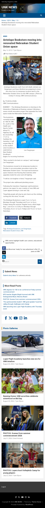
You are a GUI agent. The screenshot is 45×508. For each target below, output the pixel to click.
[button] (3, 261)
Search (40, 261)
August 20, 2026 (8, 364)
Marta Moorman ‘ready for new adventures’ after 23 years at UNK (22, 250)
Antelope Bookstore (13, 229)
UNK (22, 231)
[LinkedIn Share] (4, 257)
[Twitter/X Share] (4, 252)
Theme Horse (36, 502)
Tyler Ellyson (17, 50)
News (5, 36)
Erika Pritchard (18, 438)
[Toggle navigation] (4, 15)
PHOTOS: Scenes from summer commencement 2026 (22, 299)
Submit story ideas (9, 275)
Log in (4, 487)
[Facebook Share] (4, 248)
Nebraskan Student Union (11, 231)
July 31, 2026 (7, 438)
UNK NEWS (9, 7)
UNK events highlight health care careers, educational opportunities (23, 242)
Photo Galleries (10, 328)
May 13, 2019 (7, 50)
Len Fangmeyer (26, 229)
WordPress (29, 505)
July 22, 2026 (7, 475)
